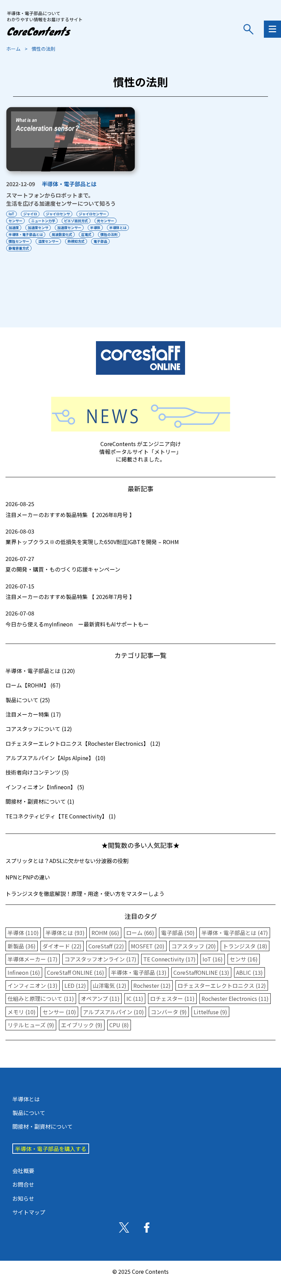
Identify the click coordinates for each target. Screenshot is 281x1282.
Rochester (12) (152, 985)
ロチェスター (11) (172, 998)
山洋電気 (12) (109, 985)
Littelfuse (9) (210, 1012)
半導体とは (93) (65, 932)
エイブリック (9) (81, 1025)
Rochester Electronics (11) (235, 998)
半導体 (95, 227)
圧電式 (86, 234)
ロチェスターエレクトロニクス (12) (222, 985)
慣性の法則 (109, 234)
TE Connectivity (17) (169, 959)
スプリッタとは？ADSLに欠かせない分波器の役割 (67, 860)
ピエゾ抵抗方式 (76, 220)
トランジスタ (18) (245, 946)
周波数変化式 (62, 234)
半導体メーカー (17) (33, 959)
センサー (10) (59, 1012)
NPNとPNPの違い (27, 877)
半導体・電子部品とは (69, 184)
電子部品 (100, 241)
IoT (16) (213, 959)
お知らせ (23, 1198)
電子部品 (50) (178, 932)
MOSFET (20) (147, 946)
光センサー (105, 220)
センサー (15, 220)
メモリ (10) (22, 1012)
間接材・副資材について (42, 1126)
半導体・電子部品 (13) (139, 972)
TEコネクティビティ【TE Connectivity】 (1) (60, 816)
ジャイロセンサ (58, 213)
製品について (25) (27, 700)
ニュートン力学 (43, 220)
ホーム (13, 48)
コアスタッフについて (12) (38, 728)
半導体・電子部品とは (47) (234, 932)
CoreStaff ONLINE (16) (75, 972)
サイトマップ (28, 1212)
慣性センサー (19, 241)
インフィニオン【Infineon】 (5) (44, 787)
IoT (11, 213)
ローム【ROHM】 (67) (33, 685)
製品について (28, 1113)
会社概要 (23, 1170)
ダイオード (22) (62, 946)
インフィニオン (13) (33, 985)
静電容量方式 (19, 248)
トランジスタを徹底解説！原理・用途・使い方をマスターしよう (84, 893)
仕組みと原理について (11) (41, 998)
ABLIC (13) (249, 972)
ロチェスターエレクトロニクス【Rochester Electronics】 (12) (82, 743)
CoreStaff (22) (106, 946)
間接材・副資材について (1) (39, 801)
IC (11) (134, 998)
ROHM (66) (105, 932)
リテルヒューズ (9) (31, 1025)
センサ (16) (244, 959)
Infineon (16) (24, 972)
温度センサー (48, 241)
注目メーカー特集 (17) (33, 714)
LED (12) (75, 985)
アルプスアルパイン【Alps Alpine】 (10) (55, 758)
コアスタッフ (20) (193, 946)
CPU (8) (119, 1025)
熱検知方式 (76, 241)
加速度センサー (69, 227)
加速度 (14, 227)
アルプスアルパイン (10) (113, 1012)
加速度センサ (38, 227)
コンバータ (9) (169, 1012)
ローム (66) (140, 932)
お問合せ (23, 1184)
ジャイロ (30, 213)
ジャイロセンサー (92, 213)
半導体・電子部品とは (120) (40, 671)
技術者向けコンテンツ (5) (37, 772)
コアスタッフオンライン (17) (100, 959)
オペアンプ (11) (100, 998)
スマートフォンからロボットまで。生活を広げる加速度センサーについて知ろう (61, 199)
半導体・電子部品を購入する (50, 1149)
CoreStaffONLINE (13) (201, 972)
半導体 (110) (23, 932)
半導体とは (117, 227)
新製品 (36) (22, 946)
